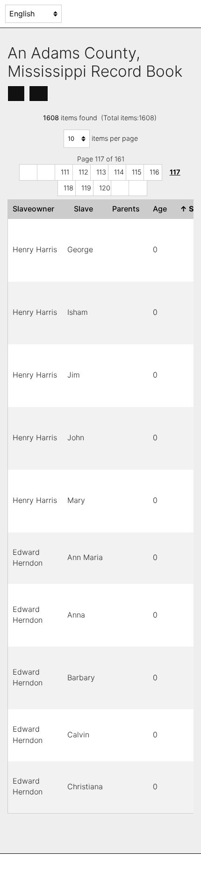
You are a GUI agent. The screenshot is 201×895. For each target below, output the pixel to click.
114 (119, 172)
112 (83, 172)
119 (86, 188)
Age (162, 208)
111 (65, 172)
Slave (85, 208)
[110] (46, 172)
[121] (120, 188)
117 (175, 172)
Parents (128, 208)
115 (137, 172)
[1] (28, 172)
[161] (138, 188)
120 (104, 188)
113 (101, 172)
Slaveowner (35, 208)
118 (68, 188)
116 (154, 172)
